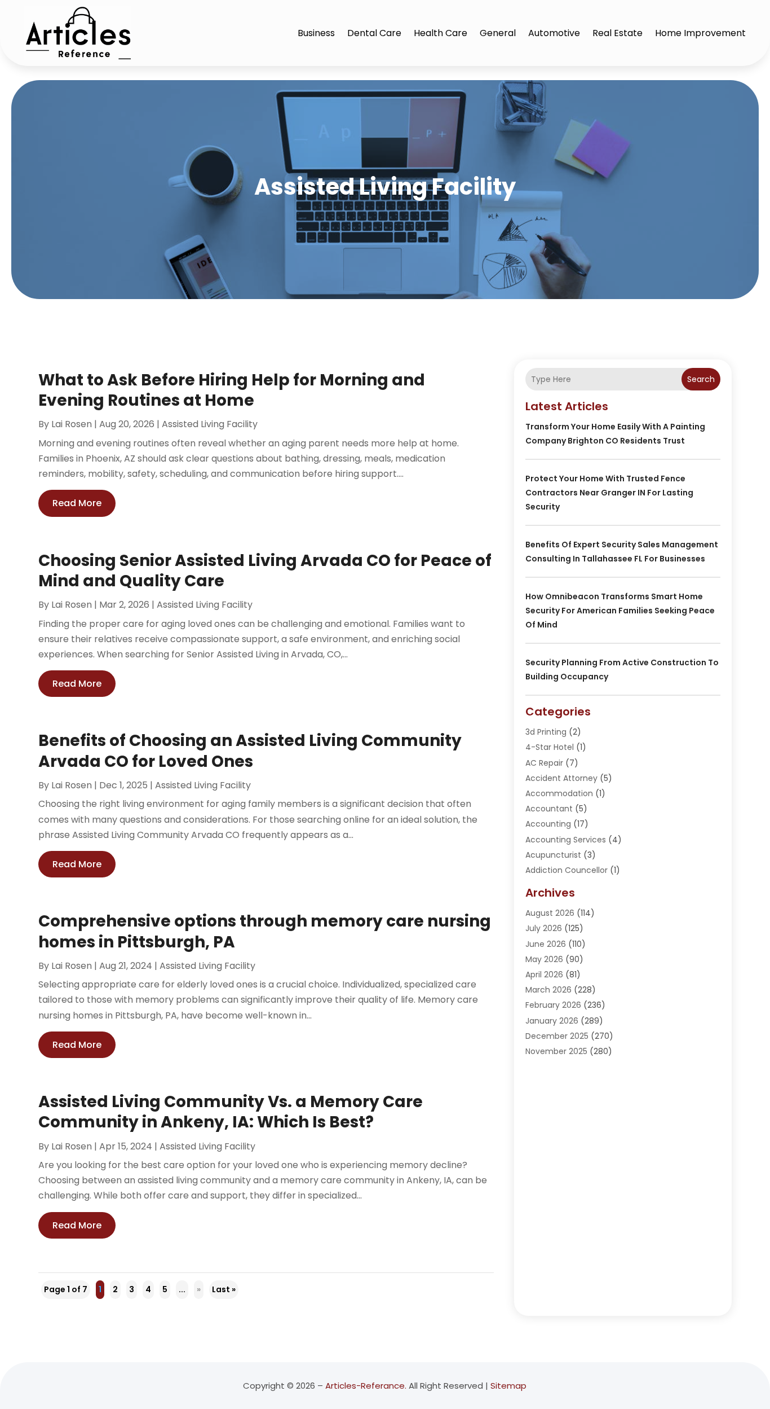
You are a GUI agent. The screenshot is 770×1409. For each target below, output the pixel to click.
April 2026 (544, 974)
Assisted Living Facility (210, 424)
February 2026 (553, 1005)
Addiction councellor (566, 870)
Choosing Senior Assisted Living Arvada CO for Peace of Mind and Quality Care (265, 571)
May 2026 (544, 959)
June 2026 (545, 944)
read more (76, 503)
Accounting (548, 823)
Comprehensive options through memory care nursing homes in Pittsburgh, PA (264, 931)
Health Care (440, 33)
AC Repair (544, 763)
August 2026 (549, 913)
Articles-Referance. (365, 1386)
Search (701, 379)
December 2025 (556, 1036)
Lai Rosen (71, 424)
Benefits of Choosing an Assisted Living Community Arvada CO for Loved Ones (250, 751)
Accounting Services (565, 839)
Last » (224, 1289)
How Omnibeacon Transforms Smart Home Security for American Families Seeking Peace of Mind (620, 610)
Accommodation (559, 793)
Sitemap (508, 1386)
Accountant (549, 808)
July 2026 (543, 928)
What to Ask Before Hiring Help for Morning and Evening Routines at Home (231, 390)
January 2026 (551, 1020)
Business (316, 33)
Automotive (554, 33)
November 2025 (556, 1051)
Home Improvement (700, 33)
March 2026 (548, 989)
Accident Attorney (561, 778)
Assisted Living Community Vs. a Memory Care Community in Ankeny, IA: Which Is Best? (230, 1112)
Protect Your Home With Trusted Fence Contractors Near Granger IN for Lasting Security (609, 492)
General (498, 33)
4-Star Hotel (549, 747)
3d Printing (546, 732)
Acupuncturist (553, 855)
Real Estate (617, 33)
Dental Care (374, 33)
